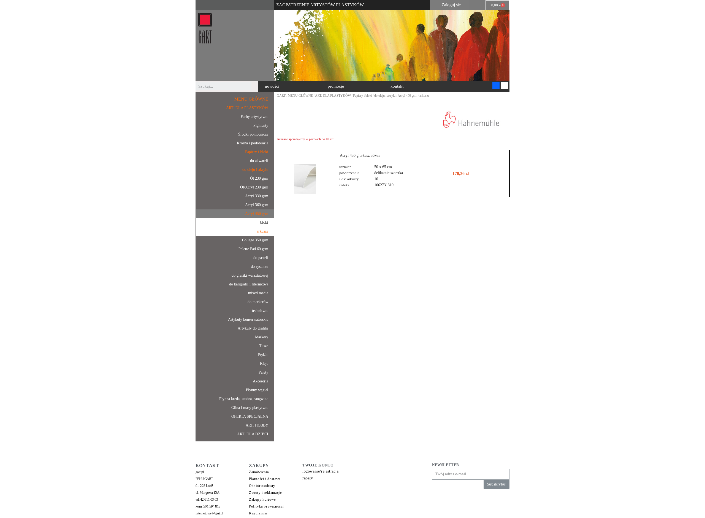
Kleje (264, 363)
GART (281, 96)
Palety (263, 372)
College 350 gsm (255, 240)
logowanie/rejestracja (320, 471)
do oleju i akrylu (255, 170)
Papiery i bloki (256, 152)
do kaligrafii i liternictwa (248, 284)
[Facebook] (496, 85)
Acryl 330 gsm (256, 196)
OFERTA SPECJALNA (249, 416)
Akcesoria (260, 381)
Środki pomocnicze (253, 134)
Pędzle (263, 355)
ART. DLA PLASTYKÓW (247, 108)
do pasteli (260, 258)
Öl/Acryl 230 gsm (254, 187)
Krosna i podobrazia (252, 143)
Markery (261, 337)
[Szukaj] (255, 86)
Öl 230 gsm (259, 178)
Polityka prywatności (266, 506)
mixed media (258, 293)
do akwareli (259, 161)
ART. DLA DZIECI (252, 434)
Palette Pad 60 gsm (253, 249)
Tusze (263, 346)
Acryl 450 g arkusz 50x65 (360, 155)
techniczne (260, 311)
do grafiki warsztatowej (250, 275)
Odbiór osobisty (262, 486)
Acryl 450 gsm (256, 214)
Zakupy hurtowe (262, 499)
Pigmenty (260, 125)
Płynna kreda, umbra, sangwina (243, 399)
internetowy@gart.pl (209, 513)
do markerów (258, 302)
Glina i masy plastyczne (249, 408)
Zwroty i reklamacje (265, 492)
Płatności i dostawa (265, 479)
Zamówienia (259, 472)
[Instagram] (504, 85)
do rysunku (259, 267)
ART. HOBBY (257, 425)
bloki (264, 222)
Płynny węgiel (257, 390)
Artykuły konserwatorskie (248, 319)
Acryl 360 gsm (256, 205)
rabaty (307, 478)
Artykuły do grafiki (253, 328)
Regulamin (258, 513)
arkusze (262, 231)
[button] (272, 86)
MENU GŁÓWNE (251, 99)
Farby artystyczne (254, 117)
